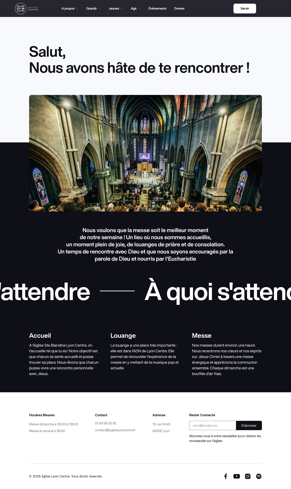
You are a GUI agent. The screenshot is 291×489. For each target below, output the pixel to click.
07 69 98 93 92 (105, 423)
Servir (245, 8)
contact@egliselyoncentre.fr (115, 430)
